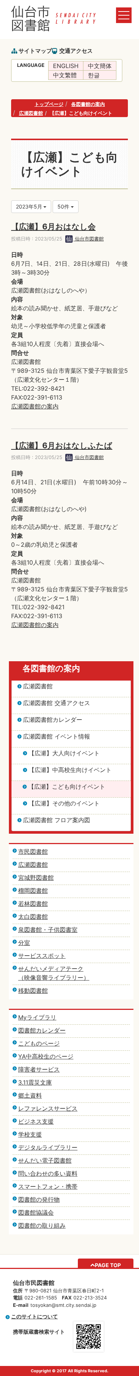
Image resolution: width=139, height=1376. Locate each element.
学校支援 (30, 1134)
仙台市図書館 (88, 239)
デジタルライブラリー (47, 1147)
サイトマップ (35, 50)
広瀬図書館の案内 (35, 406)
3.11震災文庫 (35, 1082)
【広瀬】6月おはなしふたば (61, 445)
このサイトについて (34, 1316)
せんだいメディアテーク (50, 968)
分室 (24, 942)
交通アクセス (76, 50)
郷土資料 (30, 1095)
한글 (94, 75)
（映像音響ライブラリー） (53, 977)
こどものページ (39, 1043)
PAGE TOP (108, 1265)
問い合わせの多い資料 (47, 1173)
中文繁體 (65, 75)
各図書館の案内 (88, 104)
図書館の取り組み (42, 1225)
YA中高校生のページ (45, 1056)
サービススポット (42, 955)
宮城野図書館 (36, 877)
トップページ (48, 104)
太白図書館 (33, 916)
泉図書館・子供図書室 (47, 929)
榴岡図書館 (33, 890)
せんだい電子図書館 (45, 1160)
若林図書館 (33, 903)
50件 (64, 206)
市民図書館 (33, 851)
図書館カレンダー (42, 1030)
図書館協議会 (36, 1212)
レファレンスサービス (47, 1108)
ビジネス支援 (36, 1121)
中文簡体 (100, 66)
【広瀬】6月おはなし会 (53, 226)
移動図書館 (33, 990)
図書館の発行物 (39, 1199)
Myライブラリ (37, 1017)
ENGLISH (66, 66)
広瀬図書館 (31, 113)
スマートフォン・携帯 (47, 1186)
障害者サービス (39, 1069)
